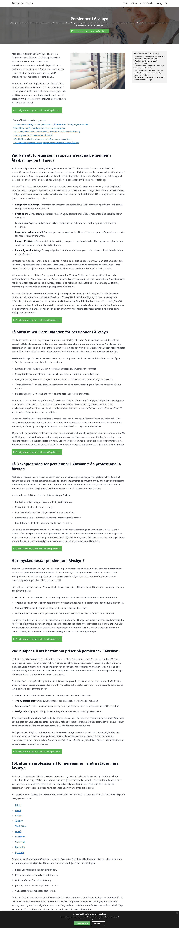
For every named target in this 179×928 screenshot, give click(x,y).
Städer (134, 3)
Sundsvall (20, 841)
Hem (125, 3)
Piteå (17, 805)
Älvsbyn (19, 820)
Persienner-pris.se (22, 3)
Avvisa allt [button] (98, 923)
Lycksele (19, 852)
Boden (18, 815)
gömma (41, 120)
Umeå (18, 831)
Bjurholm (20, 847)
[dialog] (89, 919)
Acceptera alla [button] (82, 923)
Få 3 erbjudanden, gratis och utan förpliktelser (89, 31)
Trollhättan (21, 826)
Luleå (18, 810)
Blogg (159, 3)
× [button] (176, 913)
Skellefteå (20, 836)
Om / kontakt (146, 3)
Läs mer (111, 919)
